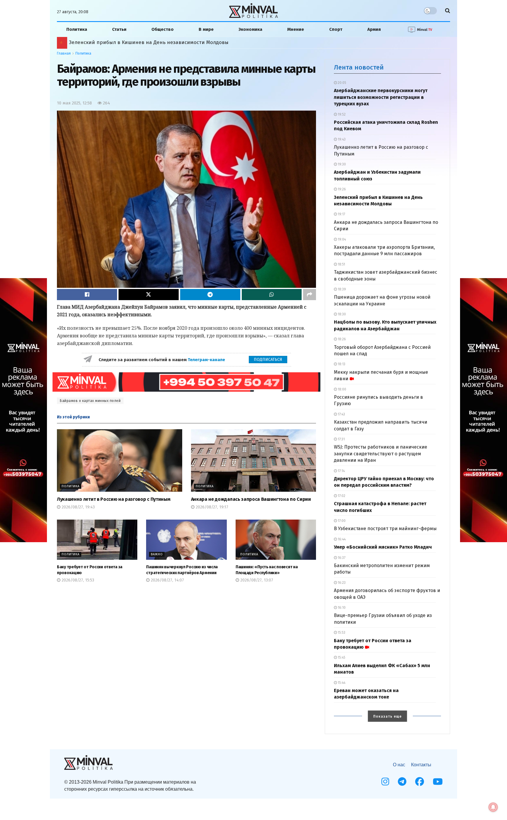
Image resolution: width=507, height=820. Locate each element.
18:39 (341, 289)
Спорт (335, 29)
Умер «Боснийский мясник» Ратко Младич (383, 547)
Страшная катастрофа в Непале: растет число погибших (139, 42)
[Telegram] (402, 781)
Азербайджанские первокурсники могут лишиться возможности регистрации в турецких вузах (380, 97)
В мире (206, 29)
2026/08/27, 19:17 (211, 507)
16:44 (341, 539)
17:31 (341, 439)
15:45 (341, 657)
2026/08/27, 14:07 (167, 580)
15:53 (341, 632)
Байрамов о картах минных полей (90, 401)
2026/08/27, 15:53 (77, 580)
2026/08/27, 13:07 (256, 580)
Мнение (295, 29)
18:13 (341, 364)
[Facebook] (419, 781)
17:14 (341, 471)
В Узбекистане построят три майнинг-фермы (385, 528)
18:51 (341, 264)
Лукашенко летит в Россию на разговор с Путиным (113, 499)
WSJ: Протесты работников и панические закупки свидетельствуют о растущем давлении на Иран (380, 453)
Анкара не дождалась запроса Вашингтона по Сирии (251, 499)
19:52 (341, 114)
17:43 (341, 414)
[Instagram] (385, 781)
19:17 (341, 214)
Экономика (250, 29)
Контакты (421, 764)
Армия (374, 29)
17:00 (341, 521)
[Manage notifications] (493, 807)
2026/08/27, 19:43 (77, 507)
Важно (157, 554)
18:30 (341, 314)
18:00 (341, 389)
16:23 (341, 583)
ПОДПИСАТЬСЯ (268, 359)
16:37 (341, 558)
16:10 (341, 608)
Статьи (119, 29)
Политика (76, 29)
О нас (399, 764)
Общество (162, 29)
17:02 (341, 496)
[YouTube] (438, 781)
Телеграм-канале (207, 359)
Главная (64, 53)
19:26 (341, 189)
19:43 (341, 139)
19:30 (341, 164)
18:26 (341, 339)
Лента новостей (359, 67)
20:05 (341, 83)
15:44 (341, 683)
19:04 (341, 239)
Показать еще (387, 716)
